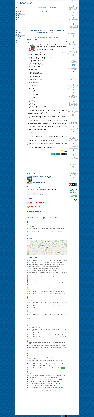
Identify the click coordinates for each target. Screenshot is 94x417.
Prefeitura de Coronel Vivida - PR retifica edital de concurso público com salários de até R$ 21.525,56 (47, 225)
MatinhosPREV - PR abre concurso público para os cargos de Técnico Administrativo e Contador (46, 288)
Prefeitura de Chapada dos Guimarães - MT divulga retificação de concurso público (46, 363)
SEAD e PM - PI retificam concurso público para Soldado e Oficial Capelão (45, 387)
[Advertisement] (38, 20)
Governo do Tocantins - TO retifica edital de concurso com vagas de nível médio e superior (45, 372)
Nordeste (19, 21)
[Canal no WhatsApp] (61, 416)
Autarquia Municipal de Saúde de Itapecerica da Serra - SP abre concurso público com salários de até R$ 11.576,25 (47, 326)
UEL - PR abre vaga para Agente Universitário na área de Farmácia (42, 280)
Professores (20, 28)
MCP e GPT (20, 26)
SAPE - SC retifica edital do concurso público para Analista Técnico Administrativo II (46, 355)
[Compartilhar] (66, 154)
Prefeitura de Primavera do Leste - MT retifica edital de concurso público (44, 365)
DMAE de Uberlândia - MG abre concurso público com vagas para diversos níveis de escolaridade (46, 343)
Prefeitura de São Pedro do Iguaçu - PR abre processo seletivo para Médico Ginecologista (47, 260)
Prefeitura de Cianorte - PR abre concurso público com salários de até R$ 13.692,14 (46, 305)
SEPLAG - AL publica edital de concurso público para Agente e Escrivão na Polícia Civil (46, 375)
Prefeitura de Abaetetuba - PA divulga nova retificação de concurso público (46, 367)
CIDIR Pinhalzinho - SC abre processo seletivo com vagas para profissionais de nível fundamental (46, 229)
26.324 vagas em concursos (39, 3)
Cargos (19, 30)
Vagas (19, 34)
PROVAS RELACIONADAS (34, 206)
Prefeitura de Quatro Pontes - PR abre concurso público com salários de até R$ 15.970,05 (47, 297)
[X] (66, 416)
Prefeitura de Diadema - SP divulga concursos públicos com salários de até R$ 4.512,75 (47, 334)
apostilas (49, 3)
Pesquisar (53, 7)
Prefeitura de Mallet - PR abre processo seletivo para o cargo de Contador (44, 276)
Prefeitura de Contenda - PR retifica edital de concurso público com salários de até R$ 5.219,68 (46, 294)
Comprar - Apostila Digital (39, 182)
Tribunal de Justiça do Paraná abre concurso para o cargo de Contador (43, 268)
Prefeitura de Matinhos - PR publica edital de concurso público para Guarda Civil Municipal (45, 299)
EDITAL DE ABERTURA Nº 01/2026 (36, 202)
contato (65, 3)
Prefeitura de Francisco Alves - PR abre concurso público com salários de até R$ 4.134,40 (47, 286)
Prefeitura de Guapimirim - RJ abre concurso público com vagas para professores (73, 57)
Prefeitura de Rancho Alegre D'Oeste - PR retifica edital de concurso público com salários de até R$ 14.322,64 (47, 315)
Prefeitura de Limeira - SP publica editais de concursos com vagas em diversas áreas (46, 332)
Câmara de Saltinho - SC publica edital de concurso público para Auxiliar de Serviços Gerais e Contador (46, 232)
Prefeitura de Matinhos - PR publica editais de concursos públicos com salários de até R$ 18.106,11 (47, 303)
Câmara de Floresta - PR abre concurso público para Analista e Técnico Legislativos (46, 262)
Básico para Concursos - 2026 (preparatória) (42, 176)
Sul (18, 17)
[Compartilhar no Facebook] (60, 154)
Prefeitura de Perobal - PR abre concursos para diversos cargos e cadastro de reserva (46, 264)
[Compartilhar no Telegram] (55, 154)
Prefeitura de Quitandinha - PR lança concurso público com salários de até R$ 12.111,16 (47, 291)
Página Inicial (20, 5)
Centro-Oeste (49, 11)
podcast (54, 147)
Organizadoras (20, 42)
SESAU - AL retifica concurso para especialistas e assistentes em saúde (43, 377)
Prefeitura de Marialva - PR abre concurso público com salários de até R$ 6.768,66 (46, 282)
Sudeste (19, 15)
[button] (28, 242)
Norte (19, 19)
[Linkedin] (63, 416)
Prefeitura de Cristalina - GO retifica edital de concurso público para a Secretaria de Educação (46, 361)
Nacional (19, 13)
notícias (53, 3)
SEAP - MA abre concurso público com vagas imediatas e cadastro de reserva (45, 381)
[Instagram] (67, 416)
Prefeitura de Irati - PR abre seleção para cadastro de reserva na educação (44, 278)
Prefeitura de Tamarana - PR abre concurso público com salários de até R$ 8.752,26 (46, 266)
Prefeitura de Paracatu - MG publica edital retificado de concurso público (44, 351)
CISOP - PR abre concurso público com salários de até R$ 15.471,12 (42, 270)
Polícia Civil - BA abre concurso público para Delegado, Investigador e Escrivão (45, 379)
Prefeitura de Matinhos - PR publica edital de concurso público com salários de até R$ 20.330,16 (46, 311)
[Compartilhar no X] (63, 154)
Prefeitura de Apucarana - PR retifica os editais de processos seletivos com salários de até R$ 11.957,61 (47, 273)
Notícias (19, 9)
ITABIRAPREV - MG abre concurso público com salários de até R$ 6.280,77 (44, 340)
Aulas (19, 40)
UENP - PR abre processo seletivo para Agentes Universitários (41, 284)
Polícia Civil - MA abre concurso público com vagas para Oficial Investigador (44, 383)
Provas (19, 38)
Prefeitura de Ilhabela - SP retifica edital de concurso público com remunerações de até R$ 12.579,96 (47, 330)
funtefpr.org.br (58, 117)
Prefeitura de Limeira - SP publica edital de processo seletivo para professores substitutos (73, 38)
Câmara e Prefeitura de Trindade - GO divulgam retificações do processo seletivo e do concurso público (46, 357)
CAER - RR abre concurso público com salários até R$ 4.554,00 (41, 369)
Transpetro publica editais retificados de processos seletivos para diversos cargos (46, 321)
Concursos (19, 11)
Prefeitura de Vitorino (45, 44)
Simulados (19, 36)
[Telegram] (62, 416)
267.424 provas (59, 3)
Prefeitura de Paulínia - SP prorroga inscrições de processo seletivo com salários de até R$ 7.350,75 (47, 337)
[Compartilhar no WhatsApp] (52, 154)
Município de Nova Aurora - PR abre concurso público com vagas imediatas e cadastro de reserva (47, 308)
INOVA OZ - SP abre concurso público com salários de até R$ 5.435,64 (43, 324)
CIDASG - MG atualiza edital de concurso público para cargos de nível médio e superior (47, 345)
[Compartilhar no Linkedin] (57, 154)
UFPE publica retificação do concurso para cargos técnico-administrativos (44, 385)
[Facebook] (64, 416)
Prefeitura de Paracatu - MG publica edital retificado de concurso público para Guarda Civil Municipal (47, 348)
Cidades (19, 32)
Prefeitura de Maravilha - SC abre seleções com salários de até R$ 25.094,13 (44, 235)
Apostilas (19, 7)
